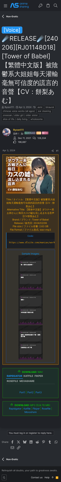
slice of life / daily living (15, 119)
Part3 (39, 392)
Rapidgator (15, 408)
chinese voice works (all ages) (19, 111)
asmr (40, 107)
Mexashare (30, 412)
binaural (50, 107)
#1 (57, 150)
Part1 (22, 392)
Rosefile (46, 408)
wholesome (36, 119)
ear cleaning (44, 111)
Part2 (30, 392)
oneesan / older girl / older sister (20, 115)
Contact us (37, 477)
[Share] (52, 150)
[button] (5, 6)
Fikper (36, 408)
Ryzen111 (9, 107)
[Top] (52, 477)
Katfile (27, 408)
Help (47, 477)
